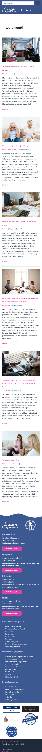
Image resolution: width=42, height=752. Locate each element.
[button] (37, 10)
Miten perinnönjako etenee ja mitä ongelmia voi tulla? (19, 146)
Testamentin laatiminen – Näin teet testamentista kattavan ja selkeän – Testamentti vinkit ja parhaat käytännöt (18, 383)
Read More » (6, 109)
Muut (4, 74)
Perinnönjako (6, 149)
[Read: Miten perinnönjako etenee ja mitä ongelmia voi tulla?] (21, 129)
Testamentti (6, 390)
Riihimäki (7, 576)
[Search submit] (37, 3)
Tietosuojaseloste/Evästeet (10, 741)
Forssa (5, 597)
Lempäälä (7, 554)
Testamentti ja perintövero (11, 460)
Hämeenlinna (9, 534)
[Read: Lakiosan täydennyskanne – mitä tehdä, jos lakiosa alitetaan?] (21, 205)
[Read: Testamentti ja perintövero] (21, 443)
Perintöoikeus (16, 149)
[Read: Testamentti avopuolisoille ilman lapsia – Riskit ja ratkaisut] (21, 50)
